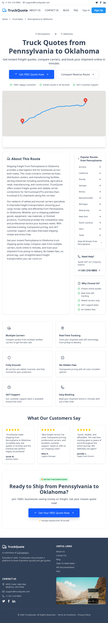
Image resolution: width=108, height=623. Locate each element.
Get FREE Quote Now (31, 74)
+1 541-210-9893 (87, 270)
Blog (58, 559)
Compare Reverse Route (75, 74)
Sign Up (98, 10)
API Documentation (65, 567)
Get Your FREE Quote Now (54, 513)
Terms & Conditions (67, 614)
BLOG (66, 10)
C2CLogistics (23, 552)
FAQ (76, 10)
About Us (60, 551)
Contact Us (61, 555)
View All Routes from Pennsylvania (87, 242)
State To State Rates (65, 563)
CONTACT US (52, 10)
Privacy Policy (84, 614)
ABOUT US (34, 10)
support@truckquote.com (18, 591)
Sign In (86, 10)
